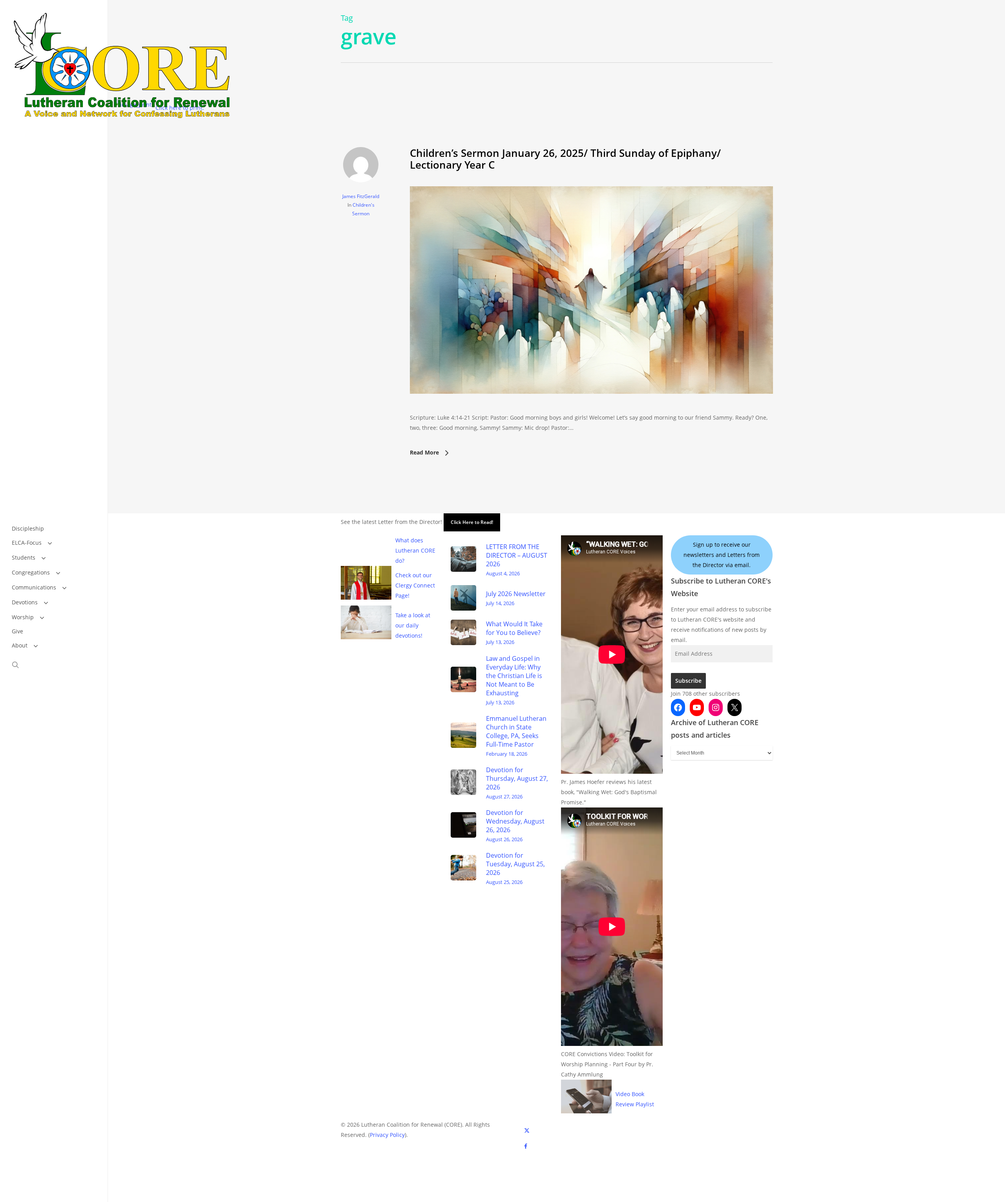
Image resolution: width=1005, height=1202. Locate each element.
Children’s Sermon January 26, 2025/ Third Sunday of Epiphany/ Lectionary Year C (565, 159)
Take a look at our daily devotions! (412, 625)
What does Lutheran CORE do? (415, 550)
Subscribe (688, 680)
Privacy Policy (387, 1134)
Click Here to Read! (472, 522)
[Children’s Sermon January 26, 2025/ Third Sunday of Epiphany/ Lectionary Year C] (591, 407)
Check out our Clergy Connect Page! (415, 585)
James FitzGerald (360, 196)
